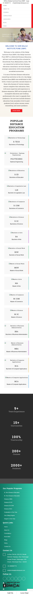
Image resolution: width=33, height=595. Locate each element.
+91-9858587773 (12, 566)
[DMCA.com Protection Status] (11, 584)
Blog (5, 22)
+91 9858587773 (6, 3)
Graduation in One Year (10, 512)
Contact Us (7, 546)
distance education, (8, 91)
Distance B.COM (9, 505)
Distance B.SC (8, 502)
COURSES (6, 12)
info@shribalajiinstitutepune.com (20, 3)
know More (16, 110)
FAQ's (5, 26)
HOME (5, 5)
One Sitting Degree (9, 515)
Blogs (5, 540)
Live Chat (24, 593)
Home (6, 526)
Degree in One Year (9, 518)
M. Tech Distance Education (12, 495)
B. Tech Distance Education (11, 492)
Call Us (10, 593)
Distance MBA (8, 499)
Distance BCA (8, 509)
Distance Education (25, 57)
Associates (6, 19)
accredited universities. (16, 71)
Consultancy (7, 15)
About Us (6, 530)
